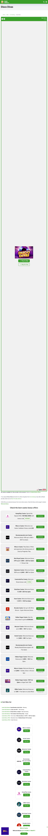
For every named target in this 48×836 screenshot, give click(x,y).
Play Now (26, 730)
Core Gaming (32, 496)
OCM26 (29, 582)
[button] (24, 252)
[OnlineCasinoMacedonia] (5, 1)
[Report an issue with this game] (2, 19)
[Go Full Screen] (4, 19)
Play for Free (25, 264)
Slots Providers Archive (16, 498)
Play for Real (24, 261)
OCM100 (27, 518)
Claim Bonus (40, 516)
